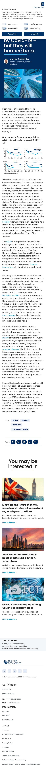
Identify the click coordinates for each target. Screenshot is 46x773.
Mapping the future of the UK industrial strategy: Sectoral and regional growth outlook (22, 508)
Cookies (5, 747)
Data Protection (8, 751)
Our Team (6, 715)
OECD (9, 241)
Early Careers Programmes (12, 734)
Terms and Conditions (10, 756)
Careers (5, 730)
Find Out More (9, 522)
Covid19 (25, 420)
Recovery (17, 425)
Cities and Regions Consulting (14, 646)
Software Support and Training (14, 760)
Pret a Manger (9, 315)
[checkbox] (4, 24)
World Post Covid (20, 429)
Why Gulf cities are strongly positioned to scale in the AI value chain (19, 558)
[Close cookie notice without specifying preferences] (42, 4)
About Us (5, 711)
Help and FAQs (8, 720)
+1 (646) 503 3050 (13, 703)
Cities (15, 420)
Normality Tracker (10, 295)
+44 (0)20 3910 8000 (13, 699)
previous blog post (11, 349)
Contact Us (6, 689)
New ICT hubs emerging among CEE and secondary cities (21, 606)
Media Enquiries (8, 693)
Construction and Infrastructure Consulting (20, 649)
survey (5, 337)
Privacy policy (38, 7)
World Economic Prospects (13, 644)
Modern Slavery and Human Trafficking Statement (21, 764)
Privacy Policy (7, 743)
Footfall (6, 222)
